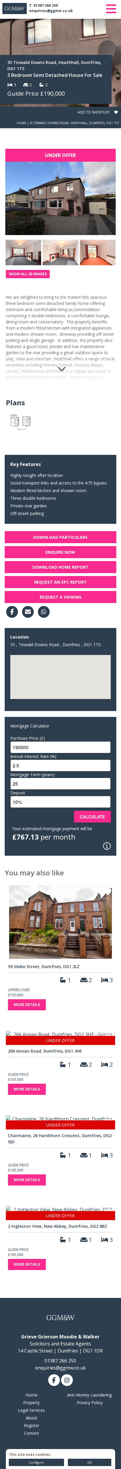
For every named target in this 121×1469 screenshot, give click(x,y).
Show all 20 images (28, 273)
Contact (31, 1433)
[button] (60, 673)
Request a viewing (60, 597)
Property (31, 1402)
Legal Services (31, 1410)
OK (89, 1462)
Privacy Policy (89, 1402)
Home (21, 123)
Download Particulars (60, 537)
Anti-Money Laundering (89, 1395)
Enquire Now (60, 552)
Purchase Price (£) (27, 738)
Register (31, 1425)
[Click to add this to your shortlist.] (107, 892)
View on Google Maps (27, 702)
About (31, 1418)
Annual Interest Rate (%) (33, 756)
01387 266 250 (60, 1360)
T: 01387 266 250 (43, 5)
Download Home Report (60, 567)
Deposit (17, 793)
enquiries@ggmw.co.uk (51, 10)
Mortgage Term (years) (32, 774)
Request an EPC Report (60, 582)
